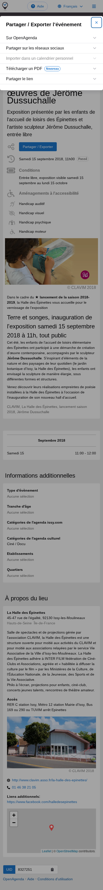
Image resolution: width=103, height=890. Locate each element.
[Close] (96, 22)
